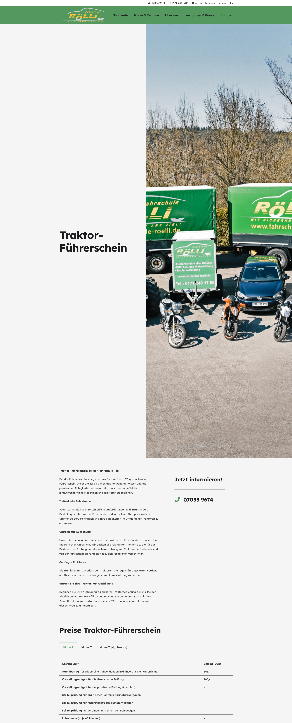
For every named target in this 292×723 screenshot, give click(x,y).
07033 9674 (198, 499)
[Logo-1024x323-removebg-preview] (83, 15)
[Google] (231, 3)
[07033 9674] (178, 499)
